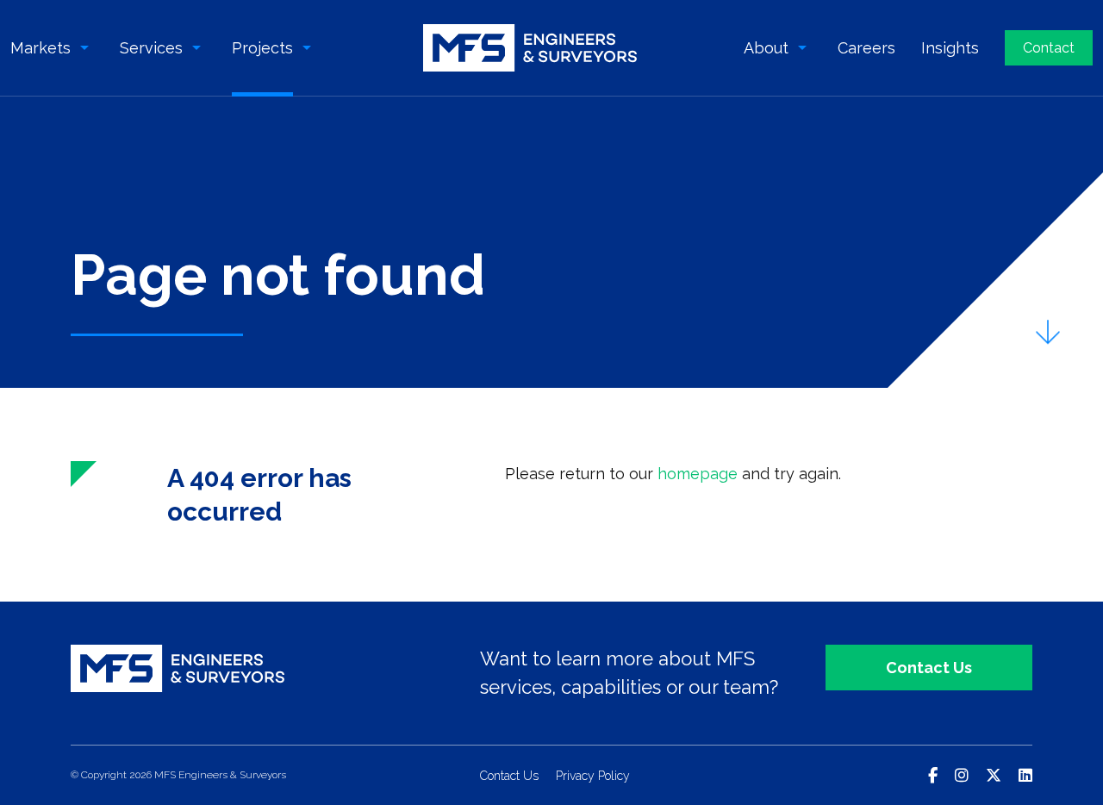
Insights (950, 48)
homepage (697, 474)
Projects (262, 48)
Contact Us (929, 667)
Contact (1049, 48)
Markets (40, 48)
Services (151, 48)
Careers (866, 48)
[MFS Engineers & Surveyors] (530, 48)
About (766, 48)
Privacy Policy (593, 776)
